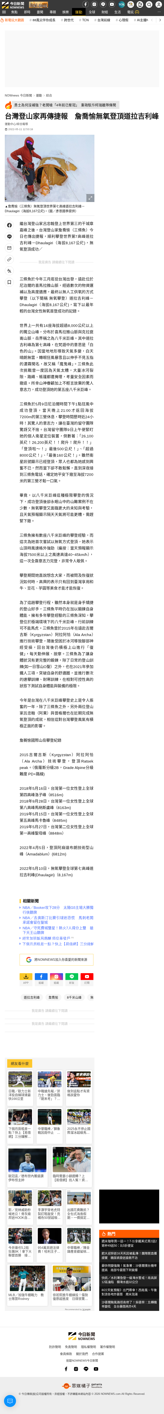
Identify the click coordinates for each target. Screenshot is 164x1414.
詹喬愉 (53, 997)
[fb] (85, 4)
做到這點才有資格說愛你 (78, 1093)
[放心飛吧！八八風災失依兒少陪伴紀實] (38, 5)
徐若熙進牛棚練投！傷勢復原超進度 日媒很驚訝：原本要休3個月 (70, 1297)
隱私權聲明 (88, 1346)
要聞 (40, 12)
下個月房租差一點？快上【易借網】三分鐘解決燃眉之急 (19, 1133)
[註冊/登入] (158, 4)
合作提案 (98, 1353)
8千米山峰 (74, 997)
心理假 (123, 20)
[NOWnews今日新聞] (13, 4)
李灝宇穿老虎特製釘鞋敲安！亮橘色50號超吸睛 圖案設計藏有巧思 (49, 1214)
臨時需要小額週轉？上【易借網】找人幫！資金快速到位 (70, 1178)
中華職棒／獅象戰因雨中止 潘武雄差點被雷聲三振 (49, 1131)
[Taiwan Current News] (121, 4)
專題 (53, 12)
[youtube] (112, 4)
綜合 (49, 95)
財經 (105, 12)
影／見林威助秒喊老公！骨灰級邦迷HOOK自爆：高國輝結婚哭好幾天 (19, 1214)
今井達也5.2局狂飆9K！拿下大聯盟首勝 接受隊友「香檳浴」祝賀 (20, 1251)
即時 (27, 12)
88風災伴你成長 (44, 20)
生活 (117, 12)
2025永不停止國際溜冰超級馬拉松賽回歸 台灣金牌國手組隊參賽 (78, 1131)
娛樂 (65, 12)
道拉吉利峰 (32, 997)
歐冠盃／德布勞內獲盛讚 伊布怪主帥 (27, 1178)
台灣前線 (103, 20)
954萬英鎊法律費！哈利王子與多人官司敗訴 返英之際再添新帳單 (49, 1249)
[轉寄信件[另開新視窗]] (9, 247)
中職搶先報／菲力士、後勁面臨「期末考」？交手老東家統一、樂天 (49, 1095)
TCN (85, 20)
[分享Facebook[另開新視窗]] (9, 225)
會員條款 (66, 1353)
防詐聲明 (55, 1346)
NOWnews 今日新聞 (18, 95)
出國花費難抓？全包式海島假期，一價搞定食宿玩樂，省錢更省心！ (78, 1214)
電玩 (130, 12)
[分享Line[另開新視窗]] (9, 236)
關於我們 (82, 1353)
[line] (103, 4)
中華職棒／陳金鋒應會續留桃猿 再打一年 (79, 1249)
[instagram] (94, 4)
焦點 (14, 12)
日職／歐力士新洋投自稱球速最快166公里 (19, 1094)
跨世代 (69, 20)
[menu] (4, 12)
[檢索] (149, 4)
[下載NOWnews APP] (140, 4)
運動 (78, 11)
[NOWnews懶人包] (130, 4)
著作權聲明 (107, 1346)
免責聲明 (71, 1346)
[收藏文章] (9, 282)
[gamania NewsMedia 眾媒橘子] (82, 1386)
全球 (92, 12)
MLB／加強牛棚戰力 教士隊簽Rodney (26, 1296)
